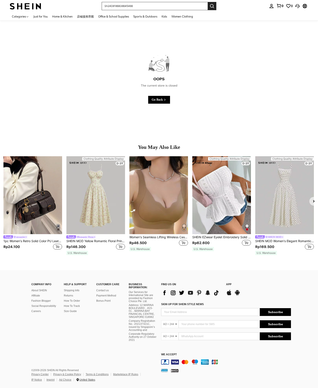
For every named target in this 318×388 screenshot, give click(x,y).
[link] (280, 5)
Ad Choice (65, 379)
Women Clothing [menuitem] (182, 16)
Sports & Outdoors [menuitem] (145, 16)
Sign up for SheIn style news (182, 304)
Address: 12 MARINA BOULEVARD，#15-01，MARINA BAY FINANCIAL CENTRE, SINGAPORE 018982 (141, 311)
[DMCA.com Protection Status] (174, 370)
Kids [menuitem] (164, 16)
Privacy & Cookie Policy (67, 374)
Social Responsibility (43, 306)
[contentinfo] (226, 362)
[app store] (229, 294)
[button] (297, 6)
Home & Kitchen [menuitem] (62, 16)
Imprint (51, 379)
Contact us (102, 290)
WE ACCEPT (169, 354)
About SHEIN (39, 290)
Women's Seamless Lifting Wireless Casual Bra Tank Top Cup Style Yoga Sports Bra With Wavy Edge (158, 237)
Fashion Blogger (41, 300)
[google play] (237, 294)
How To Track (72, 306)
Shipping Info (71, 290)
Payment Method (106, 295)
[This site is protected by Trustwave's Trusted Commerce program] (164, 370)
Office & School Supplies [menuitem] (113, 16)
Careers (36, 311)
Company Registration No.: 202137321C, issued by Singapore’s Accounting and (142, 325)
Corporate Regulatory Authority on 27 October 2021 (142, 336)
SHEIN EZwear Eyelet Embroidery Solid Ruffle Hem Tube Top (221, 237)
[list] (191, 293)
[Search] (212, 6)
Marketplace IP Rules (125, 374)
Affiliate (35, 295)
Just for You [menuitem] (40, 16)
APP (228, 284)
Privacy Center (40, 374)
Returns (68, 295)
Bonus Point (103, 300)
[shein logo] (25, 6)
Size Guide (70, 311)
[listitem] (32, 205)
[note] (77, 253)
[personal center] (271, 6)
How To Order (72, 300)
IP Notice (36, 379)
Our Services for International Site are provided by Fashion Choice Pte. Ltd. (141, 297)
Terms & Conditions (97, 374)
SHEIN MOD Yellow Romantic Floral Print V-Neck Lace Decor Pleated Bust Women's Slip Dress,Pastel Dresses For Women (95, 241)
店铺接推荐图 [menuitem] (85, 16)
